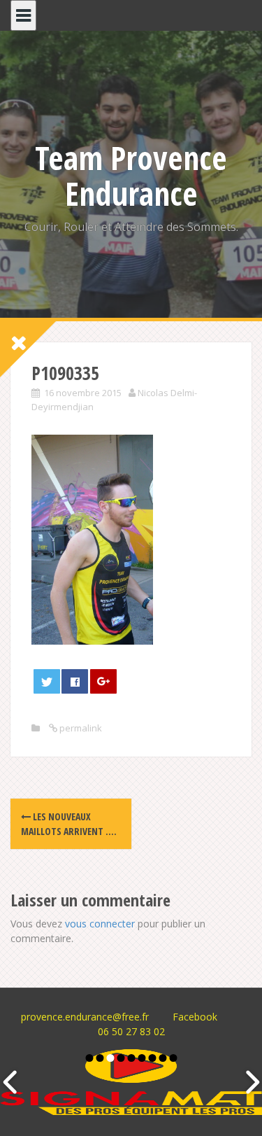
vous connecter (100, 923)
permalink (79, 728)
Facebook (195, 1016)
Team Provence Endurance (131, 175)
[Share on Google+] (103, 681)
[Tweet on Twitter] (47, 681)
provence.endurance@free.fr (85, 1016)
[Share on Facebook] (74, 681)
